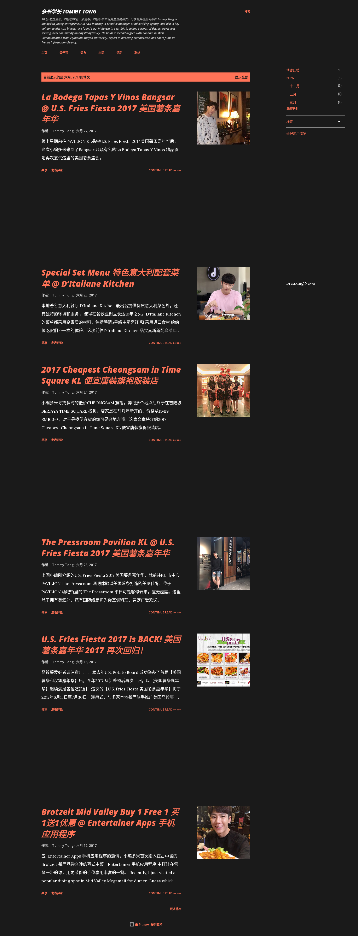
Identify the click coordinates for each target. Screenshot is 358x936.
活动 (119, 52)
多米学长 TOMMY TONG (68, 11)
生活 (101, 52)
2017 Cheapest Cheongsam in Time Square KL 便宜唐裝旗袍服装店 (111, 375)
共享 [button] (44, 170)
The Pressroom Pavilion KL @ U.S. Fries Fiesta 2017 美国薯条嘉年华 (108, 547)
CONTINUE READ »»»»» (165, 170)
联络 (137, 52)
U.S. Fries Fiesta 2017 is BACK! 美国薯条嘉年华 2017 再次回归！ (111, 644)
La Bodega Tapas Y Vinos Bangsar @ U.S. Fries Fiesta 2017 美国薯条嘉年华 (110, 108)
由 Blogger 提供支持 (148, 924)
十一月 (295, 86)
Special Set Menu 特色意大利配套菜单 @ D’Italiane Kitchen (109, 278)
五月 (293, 94)
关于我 (63, 52)
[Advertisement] (111, 220)
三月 (293, 102)
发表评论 (57, 170)
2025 (290, 78)
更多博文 (175, 909)
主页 (44, 52)
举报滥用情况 (296, 133)
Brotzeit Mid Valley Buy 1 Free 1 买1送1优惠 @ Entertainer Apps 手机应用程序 (110, 823)
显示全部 (241, 77)
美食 (83, 52)
